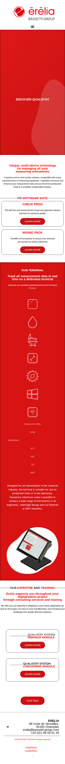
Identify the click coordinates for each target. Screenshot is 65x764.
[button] (32, 26)
